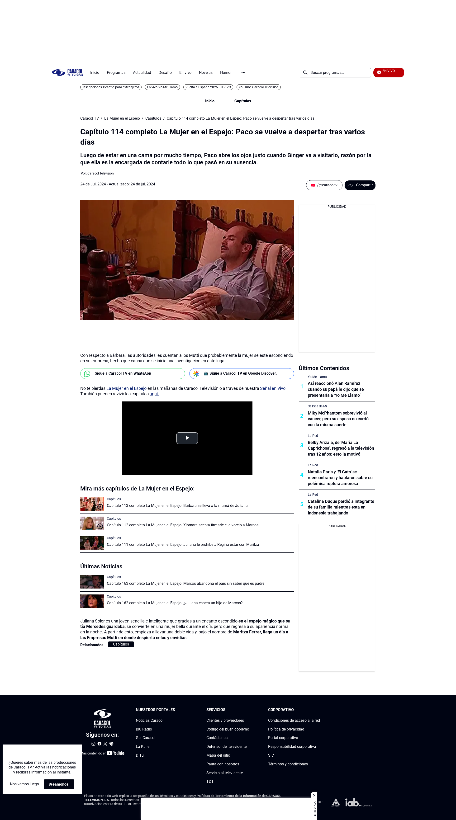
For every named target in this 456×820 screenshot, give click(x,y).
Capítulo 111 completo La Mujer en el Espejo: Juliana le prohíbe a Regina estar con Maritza (183, 544)
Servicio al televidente (224, 772)
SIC (271, 755)
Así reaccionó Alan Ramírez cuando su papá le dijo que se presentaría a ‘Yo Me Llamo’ (336, 389)
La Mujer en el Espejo (122, 118)
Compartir (364, 185)
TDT (210, 781)
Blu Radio (144, 729)
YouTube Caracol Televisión (259, 87)
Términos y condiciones (288, 764)
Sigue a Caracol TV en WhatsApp (123, 373)
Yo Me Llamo (317, 377)
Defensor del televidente (226, 746)
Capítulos (242, 101)
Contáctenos (217, 737)
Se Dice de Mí (317, 406)
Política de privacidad (286, 729)
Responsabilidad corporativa (292, 746)
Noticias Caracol (149, 720)
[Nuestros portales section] (176, 709)
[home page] (67, 72)
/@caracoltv (327, 185)
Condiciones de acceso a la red (294, 720)
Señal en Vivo (272, 388)
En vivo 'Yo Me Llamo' (162, 87)
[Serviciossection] (247, 709)
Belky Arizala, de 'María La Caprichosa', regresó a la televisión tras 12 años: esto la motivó (341, 448)
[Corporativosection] (318, 709)
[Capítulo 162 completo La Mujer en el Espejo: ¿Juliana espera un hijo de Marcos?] (92, 601)
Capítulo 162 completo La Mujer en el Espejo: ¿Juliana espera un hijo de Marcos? (175, 603)
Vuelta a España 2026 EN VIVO (208, 87)
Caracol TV (89, 118)
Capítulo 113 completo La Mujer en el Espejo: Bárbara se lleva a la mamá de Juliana (177, 505)
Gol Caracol (145, 737)
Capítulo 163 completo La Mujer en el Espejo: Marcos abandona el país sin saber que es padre (185, 583)
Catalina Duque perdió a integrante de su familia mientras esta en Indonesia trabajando (341, 507)
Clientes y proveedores (225, 720)
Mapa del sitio (218, 755)
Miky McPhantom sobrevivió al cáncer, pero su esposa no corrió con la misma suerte (338, 418)
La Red (313, 436)
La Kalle (142, 746)
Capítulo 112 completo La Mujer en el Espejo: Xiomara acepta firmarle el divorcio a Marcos (182, 525)
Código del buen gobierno (227, 729)
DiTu (140, 755)
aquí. (154, 393)
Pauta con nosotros (222, 764)
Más (243, 73)
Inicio (209, 101)
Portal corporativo (283, 737)
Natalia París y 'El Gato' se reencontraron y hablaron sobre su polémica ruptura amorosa (340, 477)
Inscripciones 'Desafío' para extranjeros (110, 87)
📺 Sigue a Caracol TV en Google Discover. (240, 373)
